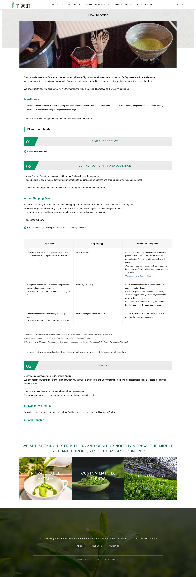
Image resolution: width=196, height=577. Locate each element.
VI (183, 5)
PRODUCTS (74, 5)
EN (178, 5)
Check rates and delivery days (138, 276)
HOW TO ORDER (124, 5)
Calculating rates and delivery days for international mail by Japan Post (57, 227)
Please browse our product (38, 151)
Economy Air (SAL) (156, 291)
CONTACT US (145, 5)
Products (97, 546)
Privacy (106, 559)
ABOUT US (58, 5)
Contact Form (38, 176)
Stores (115, 559)
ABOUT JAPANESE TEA (97, 5)
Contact (114, 546)
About (80, 546)
